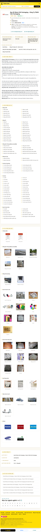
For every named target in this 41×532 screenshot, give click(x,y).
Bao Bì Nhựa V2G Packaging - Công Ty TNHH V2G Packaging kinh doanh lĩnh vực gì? (18, 481)
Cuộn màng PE (6, 123)
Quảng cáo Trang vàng (5, 514)
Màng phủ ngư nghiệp (27, 147)
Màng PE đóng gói (6, 131)
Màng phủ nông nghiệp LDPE (28, 149)
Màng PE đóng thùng (7, 137)
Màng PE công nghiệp (7, 140)
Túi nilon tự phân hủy (26, 200)
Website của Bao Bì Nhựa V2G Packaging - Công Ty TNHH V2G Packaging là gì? (17, 484)
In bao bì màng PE (6, 127)
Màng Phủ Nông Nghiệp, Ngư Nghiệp (9, 49)
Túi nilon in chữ (6, 183)
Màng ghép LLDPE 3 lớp (27, 117)
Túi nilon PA (25, 179)
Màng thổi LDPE (25, 111)
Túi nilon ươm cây (26, 192)
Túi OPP (4, 177)
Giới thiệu (2, 512)
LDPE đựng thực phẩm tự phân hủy (9, 218)
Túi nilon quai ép (26, 181)
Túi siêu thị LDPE (26, 190)
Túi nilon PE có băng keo (7, 203)
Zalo (23, 22)
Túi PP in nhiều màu (26, 194)
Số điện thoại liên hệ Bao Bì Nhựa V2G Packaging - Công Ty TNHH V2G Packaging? (18, 478)
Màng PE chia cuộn (26, 133)
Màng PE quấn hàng (7, 138)
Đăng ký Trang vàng (36, 512)
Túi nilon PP (5, 181)
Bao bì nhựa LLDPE (6, 212)
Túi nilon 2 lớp (25, 187)
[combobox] (12, 6)
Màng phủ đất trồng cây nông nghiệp (29, 151)
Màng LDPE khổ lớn (6, 117)
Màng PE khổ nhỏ (26, 127)
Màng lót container (26, 158)
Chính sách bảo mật (28, 512)
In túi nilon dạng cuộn (7, 198)
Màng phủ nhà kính (26, 145)
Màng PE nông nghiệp (27, 138)
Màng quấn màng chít (27, 135)
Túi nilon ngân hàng (7, 194)
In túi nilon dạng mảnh (7, 200)
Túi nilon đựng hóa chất (27, 165)
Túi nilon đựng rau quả (7, 165)
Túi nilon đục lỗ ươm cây (27, 167)
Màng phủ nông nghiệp (7, 149)
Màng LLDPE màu (6, 115)
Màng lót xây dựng (6, 160)
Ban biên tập (8, 512)
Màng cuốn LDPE (26, 113)
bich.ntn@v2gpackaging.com (17, 31)
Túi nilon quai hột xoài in (27, 202)
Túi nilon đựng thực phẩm (27, 168)
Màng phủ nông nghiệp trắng (8, 151)
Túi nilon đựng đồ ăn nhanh (8, 170)
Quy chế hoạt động (19, 512)
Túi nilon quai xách (6, 196)
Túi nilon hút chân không (7, 202)
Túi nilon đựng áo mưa (7, 167)
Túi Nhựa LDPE (25, 208)
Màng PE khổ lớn (26, 125)
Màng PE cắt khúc (6, 133)
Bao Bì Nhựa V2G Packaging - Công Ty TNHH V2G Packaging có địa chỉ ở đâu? (17, 476)
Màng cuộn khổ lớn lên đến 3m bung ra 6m (30, 160)
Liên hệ (20, 514)
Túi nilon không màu (26, 198)
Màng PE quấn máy (26, 131)
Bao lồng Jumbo (6, 210)
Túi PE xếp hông (6, 190)
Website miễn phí (14, 514)
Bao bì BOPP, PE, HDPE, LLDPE (28, 214)
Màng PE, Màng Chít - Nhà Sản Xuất (16, 47)
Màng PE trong (6, 125)
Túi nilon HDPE (25, 183)
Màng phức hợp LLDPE (27, 115)
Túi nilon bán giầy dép (7, 168)
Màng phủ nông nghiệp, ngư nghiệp (10, 144)
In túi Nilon (5, 179)
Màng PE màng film (26, 129)
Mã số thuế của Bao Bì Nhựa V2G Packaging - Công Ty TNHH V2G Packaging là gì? (18, 487)
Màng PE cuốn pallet (7, 135)
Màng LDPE (5, 107)
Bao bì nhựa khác (6, 207)
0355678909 (14, 21)
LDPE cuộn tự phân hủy (27, 212)
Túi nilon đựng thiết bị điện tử (8, 172)
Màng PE (4, 120)
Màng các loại (5, 156)
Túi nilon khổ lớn (6, 188)
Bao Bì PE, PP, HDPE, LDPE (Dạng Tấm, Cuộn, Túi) (27, 49)
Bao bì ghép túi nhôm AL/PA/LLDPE (29, 216)
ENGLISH (24, 514)
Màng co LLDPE (25, 109)
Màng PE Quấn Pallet (6, 51)
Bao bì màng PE (25, 123)
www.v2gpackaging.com (30, 31)
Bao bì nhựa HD (25, 210)
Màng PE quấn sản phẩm (27, 140)
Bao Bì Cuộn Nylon (26, 196)
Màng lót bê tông (6, 158)
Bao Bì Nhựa (5, 47)
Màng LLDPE (5, 109)
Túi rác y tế (24, 177)
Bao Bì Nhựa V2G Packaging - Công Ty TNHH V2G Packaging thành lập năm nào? (18, 489)
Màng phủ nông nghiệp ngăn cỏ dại (9, 153)
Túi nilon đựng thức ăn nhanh (28, 170)
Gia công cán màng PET (7, 214)
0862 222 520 (18, 22)
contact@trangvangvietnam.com (18, 524)
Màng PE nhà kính (6, 129)
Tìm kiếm (37, 6)
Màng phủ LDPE (6, 111)
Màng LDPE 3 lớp (6, 113)
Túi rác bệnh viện (26, 188)
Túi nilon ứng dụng (6, 163)
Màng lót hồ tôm (6, 145)
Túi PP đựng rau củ (6, 192)
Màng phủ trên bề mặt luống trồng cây (30, 153)
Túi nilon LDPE (5, 185)
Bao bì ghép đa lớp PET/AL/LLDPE (9, 216)
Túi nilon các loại (6, 187)
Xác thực (13, 512)
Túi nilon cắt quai (26, 185)
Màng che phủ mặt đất (7, 147)
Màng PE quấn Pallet (26, 137)
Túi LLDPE (5, 208)
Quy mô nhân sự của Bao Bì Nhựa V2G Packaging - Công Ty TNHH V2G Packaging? (18, 492)
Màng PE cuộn (25, 122)
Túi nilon (4, 175)
